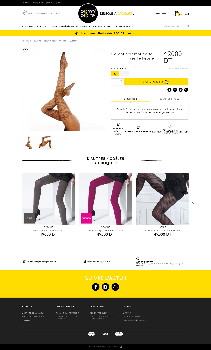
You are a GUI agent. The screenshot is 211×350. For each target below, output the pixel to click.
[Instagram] (105, 287)
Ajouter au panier (155, 82)
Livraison (127, 313)
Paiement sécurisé (131, 317)
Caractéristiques (169, 99)
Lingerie (26, 320)
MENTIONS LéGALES (97, 347)
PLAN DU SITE (112, 347)
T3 (124, 73)
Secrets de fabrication (33, 317)
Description (130, 99)
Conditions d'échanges (134, 320)
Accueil (25, 41)
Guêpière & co (69, 26)
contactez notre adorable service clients (102, 317)
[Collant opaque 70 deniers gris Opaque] (48, 199)
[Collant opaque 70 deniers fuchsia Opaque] (105, 199)
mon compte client (98, 313)
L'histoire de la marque (33, 313)
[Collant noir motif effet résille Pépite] (29, 142)
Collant (97, 26)
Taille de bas (119, 68)
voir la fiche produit (48, 222)
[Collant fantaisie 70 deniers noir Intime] (162, 199)
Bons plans (123, 26)
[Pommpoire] (106, 23)
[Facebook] (95, 287)
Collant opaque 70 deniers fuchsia (105, 230)
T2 (115, 73)
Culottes (51, 26)
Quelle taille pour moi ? (179, 69)
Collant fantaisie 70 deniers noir (162, 230)
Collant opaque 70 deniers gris (48, 230)
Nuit (109, 26)
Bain (84, 26)
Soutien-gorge (31, 26)
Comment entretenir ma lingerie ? (67, 317)
